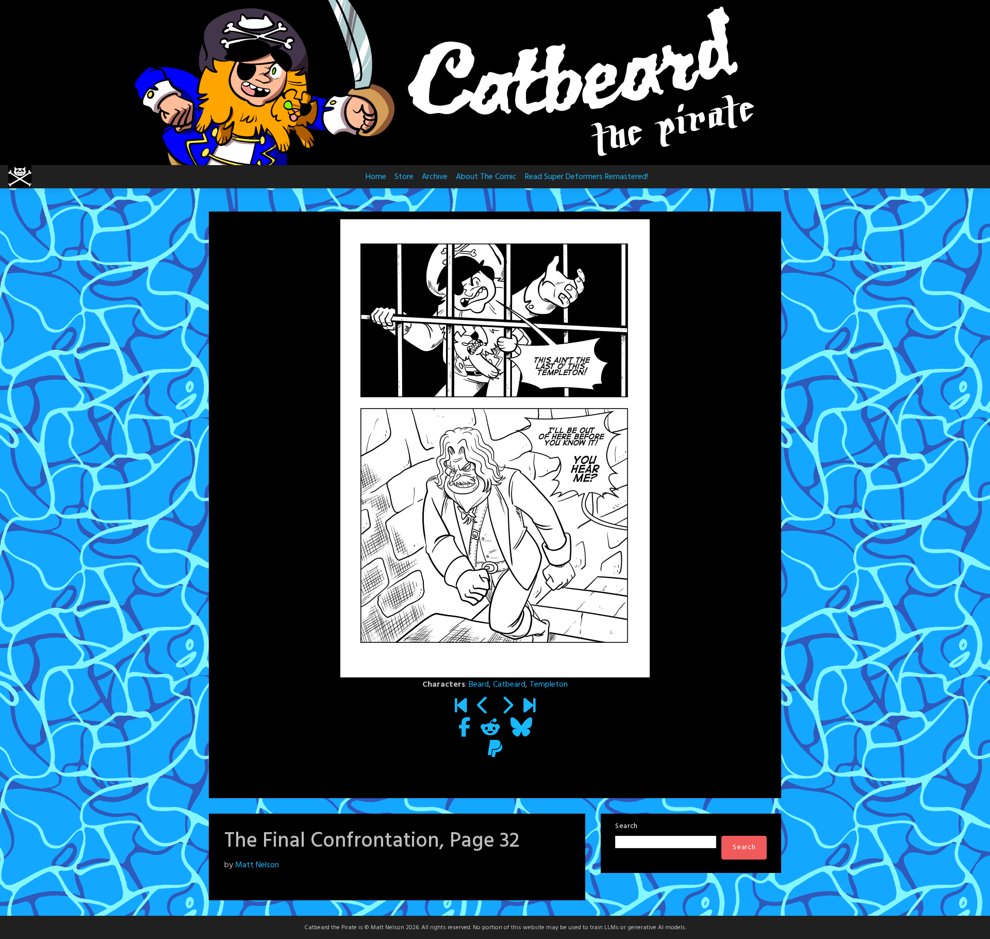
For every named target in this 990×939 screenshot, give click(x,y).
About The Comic (486, 177)
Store (404, 177)
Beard (479, 684)
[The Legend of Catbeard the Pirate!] (461, 706)
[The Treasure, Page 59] (529, 706)
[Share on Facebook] (464, 728)
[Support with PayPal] (495, 750)
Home (376, 177)
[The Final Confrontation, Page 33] (507, 706)
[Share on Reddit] (490, 728)
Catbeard (509, 684)
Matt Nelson (257, 865)
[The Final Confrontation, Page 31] (483, 706)
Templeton (549, 684)
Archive (435, 177)
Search (626, 826)
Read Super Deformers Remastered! (586, 177)
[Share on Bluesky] (521, 728)
